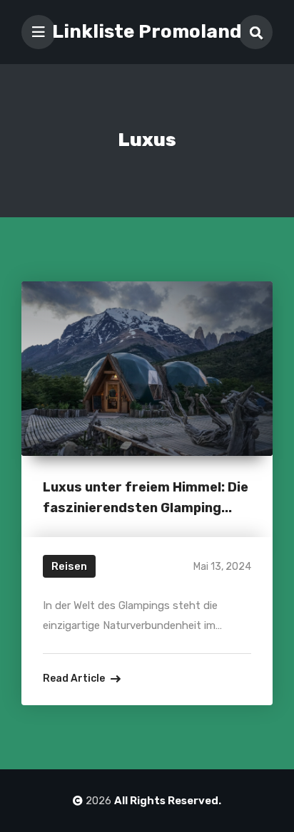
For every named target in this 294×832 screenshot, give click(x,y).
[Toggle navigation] (38, 32)
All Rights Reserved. (167, 800)
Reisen (69, 566)
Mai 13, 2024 (222, 567)
